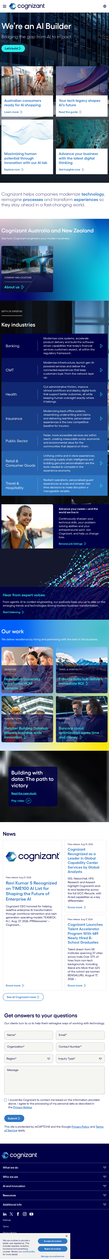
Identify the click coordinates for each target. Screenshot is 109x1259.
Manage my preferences (52, 1256)
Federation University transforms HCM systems (22, 683)
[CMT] (101, 370)
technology (92, 193)
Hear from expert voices (24, 595)
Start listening (11, 612)
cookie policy (28, 1251)
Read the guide (68, 112)
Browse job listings (70, 543)
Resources (9, 1195)
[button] (4, 6)
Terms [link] (6, 1226)
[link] (27, 6)
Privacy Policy (80, 1126)
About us (11, 287)
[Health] (101, 394)
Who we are (10, 1176)
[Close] (66, 1236)
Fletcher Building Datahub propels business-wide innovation (26, 732)
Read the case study (24, 793)
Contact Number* (70, 1046)
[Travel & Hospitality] (101, 485)
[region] (35, 1246)
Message (12, 1070)
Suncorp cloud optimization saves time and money (79, 732)
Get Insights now (69, 169)
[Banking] (101, 346)
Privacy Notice (22, 1107)
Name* (11, 1034)
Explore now (12, 169)
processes (33, 199)
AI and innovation (14, 1186)
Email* (63, 1034)
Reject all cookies (52, 1249)
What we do (10, 1167)
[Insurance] (101, 418)
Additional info (12, 1204)
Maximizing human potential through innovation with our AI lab (25, 158)
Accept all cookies (52, 1241)
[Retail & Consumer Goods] (101, 463)
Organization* (16, 1046)
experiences (86, 199)
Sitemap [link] (7, 1220)
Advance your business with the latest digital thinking (78, 158)
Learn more (11, 112)
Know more (13, 985)
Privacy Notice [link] (9, 1233)
